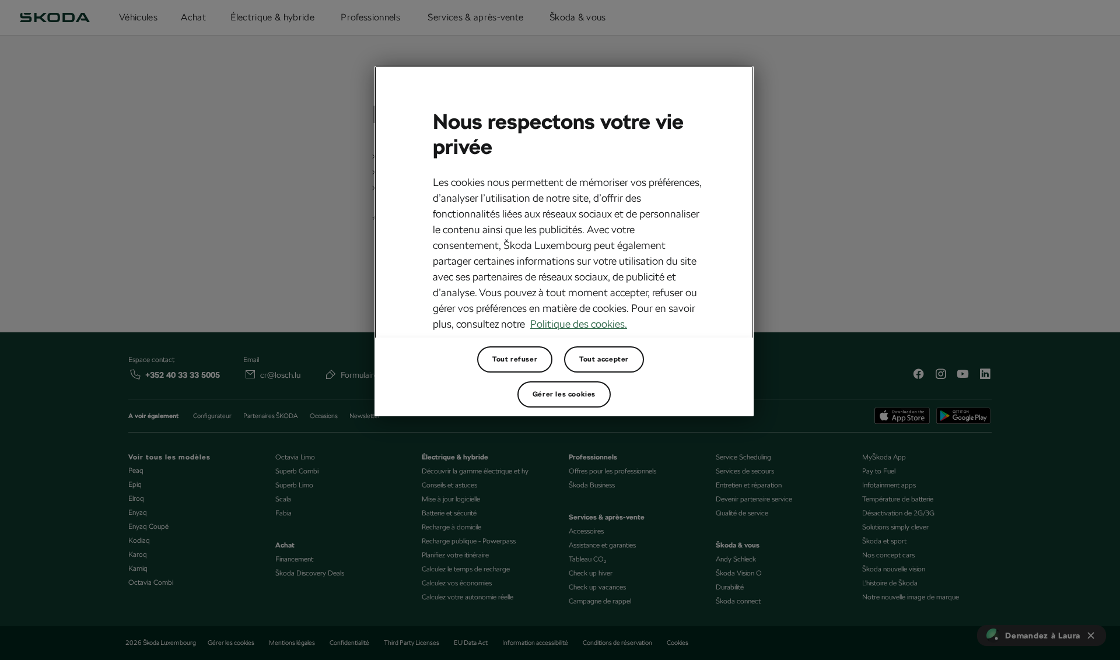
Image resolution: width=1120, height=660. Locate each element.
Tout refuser (514, 359)
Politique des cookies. (578, 324)
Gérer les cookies (564, 394)
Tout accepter (604, 359)
